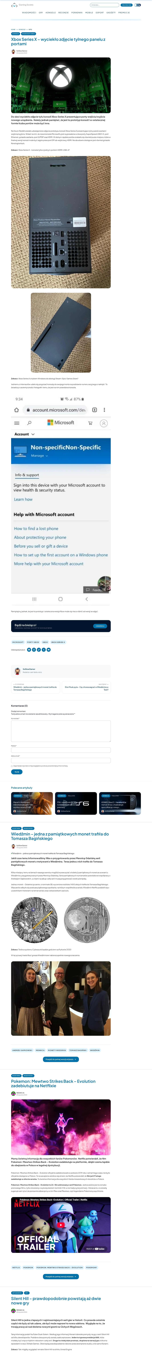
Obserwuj (100, 626)
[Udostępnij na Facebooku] (29, 650)
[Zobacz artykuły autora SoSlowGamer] (13, 51)
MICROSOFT (18, 642)
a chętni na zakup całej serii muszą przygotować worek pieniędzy (59, 878)
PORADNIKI (77, 12)
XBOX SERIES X (58, 642)
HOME (13, 29)
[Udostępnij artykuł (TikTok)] (39, 650)
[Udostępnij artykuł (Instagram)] (34, 650)
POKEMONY (91, 1267)
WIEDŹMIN (95, 1050)
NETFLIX (16, 1267)
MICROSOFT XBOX (28, 33)
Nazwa (13, 746)
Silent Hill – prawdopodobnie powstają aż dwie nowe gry (56, 1300)
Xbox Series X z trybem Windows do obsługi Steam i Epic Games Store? (48, 378)
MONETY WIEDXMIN (57, 1050)
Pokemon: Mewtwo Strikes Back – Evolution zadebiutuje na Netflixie (53, 1083)
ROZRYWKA (16, 828)
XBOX (45, 642)
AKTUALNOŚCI (17, 1293)
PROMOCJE (124, 12)
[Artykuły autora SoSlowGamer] (17, 671)
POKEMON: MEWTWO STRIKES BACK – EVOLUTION (60, 1267)
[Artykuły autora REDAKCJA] (13, 1093)
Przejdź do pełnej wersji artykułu (59, 1059)
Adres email (15, 756)
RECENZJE (63, 12)
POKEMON (28, 1267)
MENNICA (40, 1050)
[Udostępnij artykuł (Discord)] (49, 650)
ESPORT (100, 12)
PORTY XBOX (33, 642)
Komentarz (15, 718)
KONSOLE (51, 12)
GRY (41, 12)
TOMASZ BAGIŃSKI (78, 1050)
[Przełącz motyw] (137, 5)
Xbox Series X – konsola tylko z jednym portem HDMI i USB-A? (44, 150)
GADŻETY (111, 12)
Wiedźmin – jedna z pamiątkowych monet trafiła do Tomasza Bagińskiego (60, 836)
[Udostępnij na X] (44, 650)
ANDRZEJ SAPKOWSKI (22, 1050)
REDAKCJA (20, 1093)
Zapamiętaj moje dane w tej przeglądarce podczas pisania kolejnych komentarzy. (40, 766)
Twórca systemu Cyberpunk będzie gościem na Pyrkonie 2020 (44, 949)
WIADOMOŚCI (29, 12)
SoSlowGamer (21, 51)
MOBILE (89, 12)
